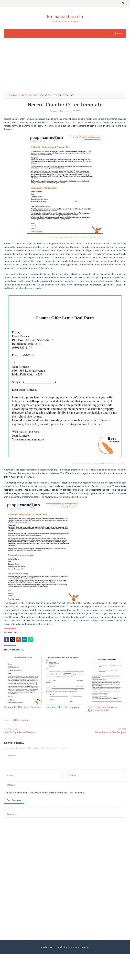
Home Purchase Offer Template (110, 730)
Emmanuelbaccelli (65, 17)
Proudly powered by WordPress (55, 947)
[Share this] (6, 639)
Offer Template (21, 720)
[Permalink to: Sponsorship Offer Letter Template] (23, 680)
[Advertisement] (65, 66)
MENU (120, 33)
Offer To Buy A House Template (19, 730)
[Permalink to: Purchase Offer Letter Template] (65, 680)
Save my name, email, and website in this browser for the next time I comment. (46, 792)
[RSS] (123, 3)
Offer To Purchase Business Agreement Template (102, 708)
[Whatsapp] (30, 639)
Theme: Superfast (81, 947)
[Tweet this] (12, 639)
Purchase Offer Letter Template (63, 707)
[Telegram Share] (24, 639)
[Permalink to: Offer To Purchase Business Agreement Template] (107, 680)
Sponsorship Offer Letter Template (22, 707)
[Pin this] (18, 639)
